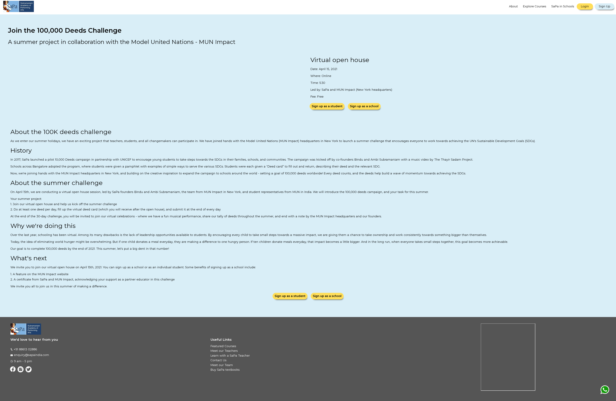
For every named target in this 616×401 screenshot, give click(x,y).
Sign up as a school (364, 106)
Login (585, 6)
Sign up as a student (327, 106)
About (513, 6)
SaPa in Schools (562, 6)
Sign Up (604, 6)
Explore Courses (534, 6)
